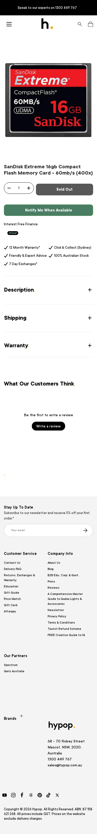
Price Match (12, 599)
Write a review (48, 426)
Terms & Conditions (61, 622)
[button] (90, 24)
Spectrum (11, 665)
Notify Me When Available (48, 210)
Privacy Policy (57, 616)
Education (11, 586)
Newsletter (56, 610)
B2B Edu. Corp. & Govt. (63, 575)
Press (51, 581)
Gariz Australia (14, 671)
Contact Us (12, 562)
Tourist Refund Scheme (64, 629)
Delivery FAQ (12, 569)
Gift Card (10, 605)
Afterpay (10, 611)
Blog (51, 569)
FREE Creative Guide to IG (66, 635)
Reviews (53, 587)
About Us (54, 562)
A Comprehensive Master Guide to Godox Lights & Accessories (65, 599)
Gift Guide (11, 592)
